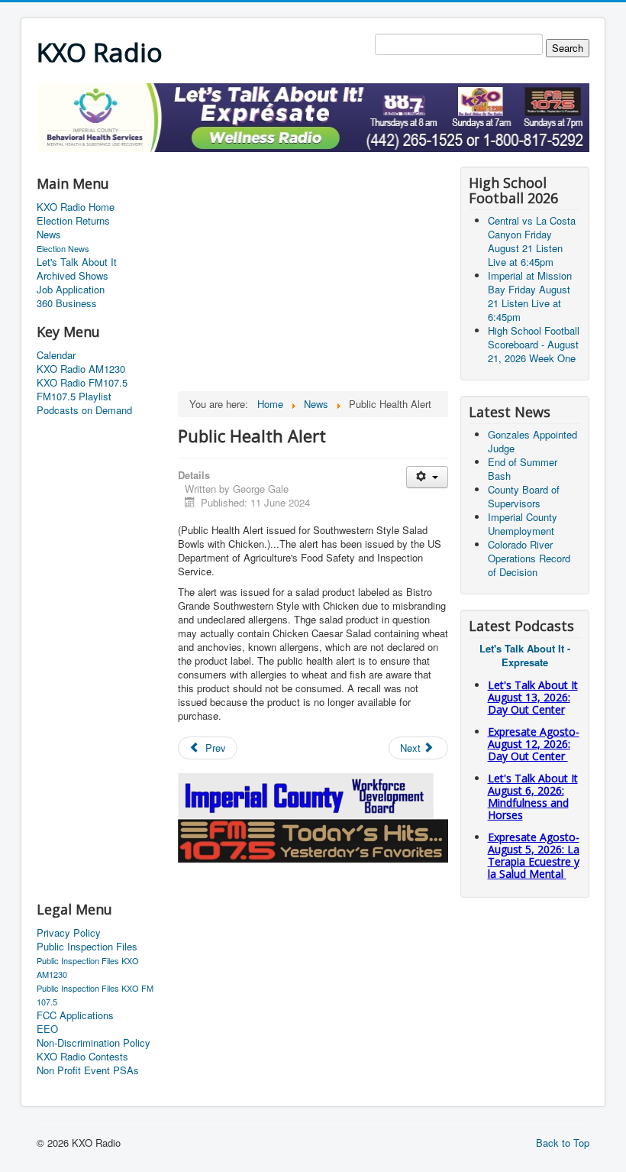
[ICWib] (306, 794)
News (49, 234)
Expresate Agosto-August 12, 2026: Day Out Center (533, 743)
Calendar (56, 355)
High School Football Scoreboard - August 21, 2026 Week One (533, 344)
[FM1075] (313, 839)
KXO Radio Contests (82, 1057)
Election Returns (73, 221)
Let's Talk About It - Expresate (524, 655)
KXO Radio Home (76, 207)
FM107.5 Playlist (74, 396)
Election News (63, 248)
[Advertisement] (314, 157)
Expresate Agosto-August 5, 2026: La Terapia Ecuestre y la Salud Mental (533, 855)
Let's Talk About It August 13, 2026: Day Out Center (533, 697)
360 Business (67, 303)
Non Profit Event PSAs (88, 1070)
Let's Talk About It (77, 262)
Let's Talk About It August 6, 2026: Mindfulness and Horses (533, 796)
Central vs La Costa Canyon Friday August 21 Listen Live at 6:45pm (532, 241)
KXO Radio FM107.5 (82, 383)
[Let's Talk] (313, 115)
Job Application (71, 289)
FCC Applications (75, 1015)
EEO (47, 1029)
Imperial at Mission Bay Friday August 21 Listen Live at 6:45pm (530, 296)
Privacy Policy (69, 933)
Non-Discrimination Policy (93, 1043)
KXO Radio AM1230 (81, 369)
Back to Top (562, 1142)
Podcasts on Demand (84, 410)
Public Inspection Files (87, 946)
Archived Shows (72, 276)
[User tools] (427, 477)
